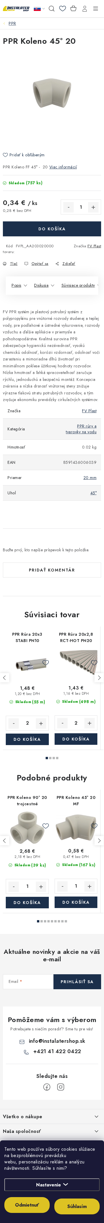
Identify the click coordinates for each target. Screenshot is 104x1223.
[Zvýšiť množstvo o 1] (93, 207)
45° (93, 493)
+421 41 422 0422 (57, 1051)
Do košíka (52, 229)
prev (4, 677)
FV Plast (94, 246)
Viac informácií (63, 167)
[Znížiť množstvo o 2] (13, 723)
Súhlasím (77, 1206)
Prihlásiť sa (77, 982)
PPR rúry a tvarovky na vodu (81, 429)
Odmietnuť (27, 1205)
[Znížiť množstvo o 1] (68, 207)
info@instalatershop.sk (57, 1041)
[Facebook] (46, 1087)
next (99, 677)
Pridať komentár (52, 570)
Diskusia (41, 285)
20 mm (90, 478)
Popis (16, 285)
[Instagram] (60, 1087)
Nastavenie (48, 1185)
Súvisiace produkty (78, 285)
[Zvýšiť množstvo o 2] (41, 723)
